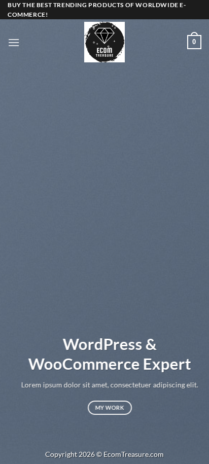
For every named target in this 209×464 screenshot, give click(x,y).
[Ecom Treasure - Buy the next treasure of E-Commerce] (104, 42)
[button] (14, 42)
